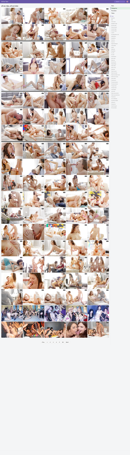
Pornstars (113, 10)
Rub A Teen (113, 58)
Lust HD (112, 32)
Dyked (112, 47)
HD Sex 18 (113, 91)
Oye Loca (113, 40)
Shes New (113, 60)
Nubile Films (113, 36)
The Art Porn (113, 80)
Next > (67, 342)
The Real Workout (114, 82)
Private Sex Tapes (114, 100)
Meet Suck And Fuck (115, 93)
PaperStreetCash (114, 43)
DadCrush (113, 49)
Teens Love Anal (114, 73)
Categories (114, 8)
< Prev (43, 342)
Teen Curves (113, 67)
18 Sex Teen (4, 1)
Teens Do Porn (114, 71)
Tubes (112, 13)
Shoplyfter (113, 51)
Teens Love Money (114, 76)
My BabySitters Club (115, 34)
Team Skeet (113, 65)
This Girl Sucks (113, 87)
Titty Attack (113, 45)
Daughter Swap (114, 23)
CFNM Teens (113, 21)
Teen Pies (113, 69)
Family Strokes (114, 27)
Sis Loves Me (113, 62)
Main (112, 5)
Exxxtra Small (113, 25)
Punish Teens (113, 56)
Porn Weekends (114, 98)
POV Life (112, 54)
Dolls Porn (113, 102)
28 (62, 342)
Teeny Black (113, 78)
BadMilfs (113, 18)
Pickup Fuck (113, 104)
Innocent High (113, 29)
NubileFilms (113, 38)
